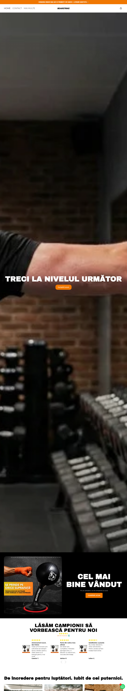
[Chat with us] (122, 686)
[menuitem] (29, 8)
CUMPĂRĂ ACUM (94, 595)
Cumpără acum (63, 287)
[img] (63, 634)
